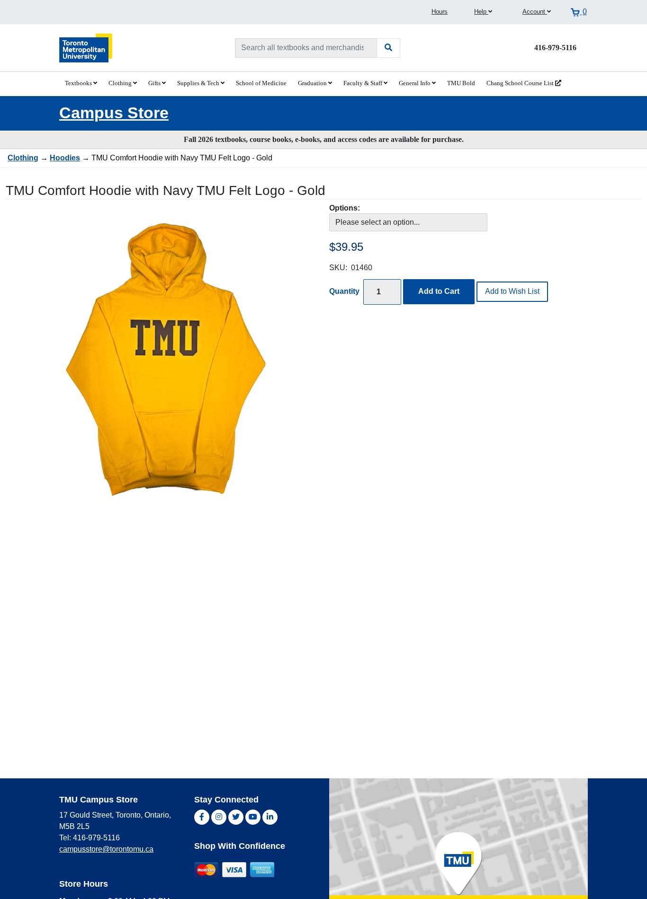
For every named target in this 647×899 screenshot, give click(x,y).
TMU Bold (461, 83)
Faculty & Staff (363, 83)
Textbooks (79, 83)
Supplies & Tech (199, 83)
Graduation (313, 83)
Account (534, 11)
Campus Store (114, 113)
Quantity (344, 291)
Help (481, 11)
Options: (344, 208)
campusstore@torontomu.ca (106, 849)
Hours (439, 11)
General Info (415, 83)
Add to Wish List (512, 291)
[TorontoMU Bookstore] (85, 48)
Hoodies (65, 158)
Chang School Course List (520, 83)
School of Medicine (261, 83)
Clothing (120, 83)
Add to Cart (438, 291)
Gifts (155, 83)
